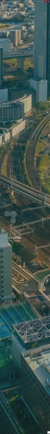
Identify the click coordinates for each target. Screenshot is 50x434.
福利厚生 (39, 1)
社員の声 (19, 1)
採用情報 (42, 1)
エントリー (46, 1)
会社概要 (9, 1)
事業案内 (13, 1)
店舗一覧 (16, 1)
